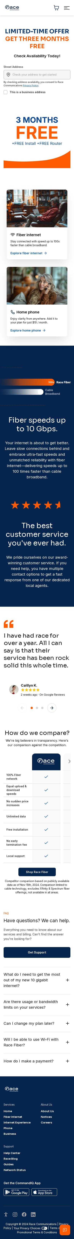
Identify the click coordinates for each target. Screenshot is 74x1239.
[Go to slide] (32, 708)
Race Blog (11, 1158)
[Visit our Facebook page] (24, 1215)
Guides (8, 1164)
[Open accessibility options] (6, 1215)
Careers (46, 1122)
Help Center (12, 1153)
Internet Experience (17, 1122)
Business (10, 1134)
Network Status (15, 1170)
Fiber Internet (13, 1117)
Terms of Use (58, 1228)
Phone (8, 1128)
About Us (47, 1111)
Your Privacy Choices (27, 1228)
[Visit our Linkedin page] (33, 1215)
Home (8, 1111)
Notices (46, 1117)
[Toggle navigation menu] (66, 7)
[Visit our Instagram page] (15, 1215)
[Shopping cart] (56, 7)
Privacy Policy (30, 85)
